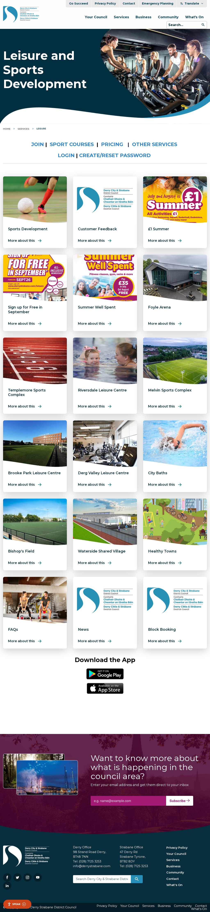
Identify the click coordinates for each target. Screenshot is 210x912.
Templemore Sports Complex (27, 392)
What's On (194, 17)
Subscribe (178, 800)
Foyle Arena (159, 307)
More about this (21, 241)
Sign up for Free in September (25, 309)
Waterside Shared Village (102, 551)
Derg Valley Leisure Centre (103, 473)
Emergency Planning (157, 3)
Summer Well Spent (97, 307)
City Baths (157, 473)
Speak (16, 904)
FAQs (13, 629)
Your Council (96, 17)
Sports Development (28, 229)
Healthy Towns (162, 551)
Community (168, 17)
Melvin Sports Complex (170, 390)
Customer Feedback (97, 229)
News (83, 629)
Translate (192, 3)
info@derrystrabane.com (91, 866)
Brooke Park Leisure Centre (34, 473)
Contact (129, 3)
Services (121, 17)
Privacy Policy (105, 3)
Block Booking (162, 629)
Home (6, 128)
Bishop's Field (21, 551)
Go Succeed (78, 3)
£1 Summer (158, 229)
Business (143, 17)
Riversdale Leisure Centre (102, 390)
